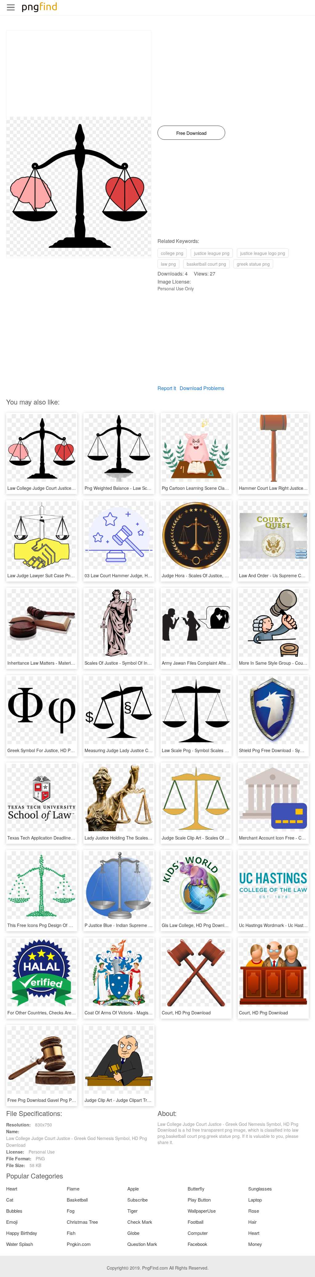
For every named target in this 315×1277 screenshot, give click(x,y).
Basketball (77, 1199)
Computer (198, 1233)
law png (168, 264)
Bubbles (14, 1210)
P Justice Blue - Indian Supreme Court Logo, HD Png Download (146, 925)
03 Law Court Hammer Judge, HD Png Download (132, 575)
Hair (252, 1222)
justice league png (211, 253)
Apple (133, 1188)
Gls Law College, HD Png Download (197, 925)
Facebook (197, 1244)
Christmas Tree (82, 1222)
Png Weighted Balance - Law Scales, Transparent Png (137, 488)
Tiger (132, 1210)
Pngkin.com (79, 1244)
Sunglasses (260, 1188)
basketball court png (206, 264)
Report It (167, 388)
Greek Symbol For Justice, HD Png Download (51, 750)
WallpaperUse (202, 1210)
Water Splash (19, 1244)
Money (255, 1244)
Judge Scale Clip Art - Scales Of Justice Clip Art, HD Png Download (227, 838)
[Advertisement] (78, 73)
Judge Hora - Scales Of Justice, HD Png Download (211, 575)
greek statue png (253, 264)
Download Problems (202, 388)
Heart (11, 1188)
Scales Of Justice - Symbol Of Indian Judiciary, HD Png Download (148, 663)
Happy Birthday (21, 1233)
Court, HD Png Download (186, 1012)
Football (195, 1222)
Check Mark (139, 1222)
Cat (9, 1199)
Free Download (191, 133)
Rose (253, 1210)
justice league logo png (262, 253)
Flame (73, 1188)
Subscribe (137, 1199)
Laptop (255, 1199)
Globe (133, 1233)
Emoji (12, 1222)
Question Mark (142, 1244)
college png (172, 253)
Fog (70, 1210)
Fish (71, 1233)
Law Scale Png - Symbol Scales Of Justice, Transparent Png (220, 750)
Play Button (199, 1199)
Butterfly (196, 1188)
